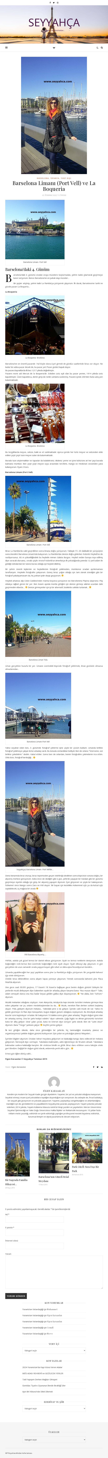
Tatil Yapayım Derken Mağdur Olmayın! (39, 1379)
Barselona (43, 178)
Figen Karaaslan (18, 1067)
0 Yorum (62, 195)
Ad (7, 1214)
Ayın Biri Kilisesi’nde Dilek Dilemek (37, 1391)
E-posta (9, 1227)
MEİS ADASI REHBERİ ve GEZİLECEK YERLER (42, 1373)
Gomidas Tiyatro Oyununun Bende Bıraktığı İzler (44, 1385)
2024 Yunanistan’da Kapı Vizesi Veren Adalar (42, 1367)
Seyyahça (54, 22)
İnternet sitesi (11, 1240)
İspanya (54, 178)
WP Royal (9, 1453)
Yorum (8, 1254)
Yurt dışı (66, 178)
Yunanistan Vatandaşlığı (32, 1309)
